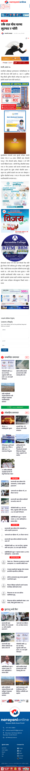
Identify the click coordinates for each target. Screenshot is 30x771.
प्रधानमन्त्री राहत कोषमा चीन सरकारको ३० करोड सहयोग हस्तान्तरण (18, 483)
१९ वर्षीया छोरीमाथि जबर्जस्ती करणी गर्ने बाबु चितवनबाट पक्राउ (7, 472)
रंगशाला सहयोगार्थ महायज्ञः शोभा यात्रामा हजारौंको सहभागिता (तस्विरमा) (17, 570)
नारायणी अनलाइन (8, 33)
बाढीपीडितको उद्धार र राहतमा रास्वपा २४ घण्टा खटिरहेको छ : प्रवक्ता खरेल (19, 519)
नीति (3, 754)
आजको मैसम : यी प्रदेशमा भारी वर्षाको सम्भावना (21, 428)
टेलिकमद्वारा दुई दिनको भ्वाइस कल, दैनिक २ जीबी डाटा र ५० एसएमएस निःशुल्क (8, 448)
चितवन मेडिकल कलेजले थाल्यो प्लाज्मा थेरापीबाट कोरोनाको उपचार (17, 586)
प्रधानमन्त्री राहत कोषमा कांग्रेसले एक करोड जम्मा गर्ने (19, 500)
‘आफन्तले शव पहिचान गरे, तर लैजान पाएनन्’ (19, 492)
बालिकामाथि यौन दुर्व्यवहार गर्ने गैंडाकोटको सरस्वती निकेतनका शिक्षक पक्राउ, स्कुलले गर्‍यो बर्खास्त (21, 450)
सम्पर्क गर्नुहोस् (5, 750)
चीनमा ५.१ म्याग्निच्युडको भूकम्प (7, 427)
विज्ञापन (3, 752)
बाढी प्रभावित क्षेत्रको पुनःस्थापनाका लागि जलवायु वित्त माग (21, 373)
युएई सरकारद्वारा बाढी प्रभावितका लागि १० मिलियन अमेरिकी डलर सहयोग (22, 690)
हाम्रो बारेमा (4, 748)
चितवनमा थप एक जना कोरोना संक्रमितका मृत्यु (15, 594)
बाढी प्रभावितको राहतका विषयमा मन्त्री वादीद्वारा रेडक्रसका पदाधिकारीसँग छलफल (7, 398)
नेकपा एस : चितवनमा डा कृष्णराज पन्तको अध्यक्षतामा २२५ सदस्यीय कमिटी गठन (18, 562)
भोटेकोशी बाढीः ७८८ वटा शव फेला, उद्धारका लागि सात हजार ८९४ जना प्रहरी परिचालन (7, 375)
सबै (27, 357)
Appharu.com (21, 766)
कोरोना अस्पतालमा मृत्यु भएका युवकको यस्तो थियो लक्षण (17, 578)
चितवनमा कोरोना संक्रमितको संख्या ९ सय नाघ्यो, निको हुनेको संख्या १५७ (18, 601)
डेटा (2, 756)
